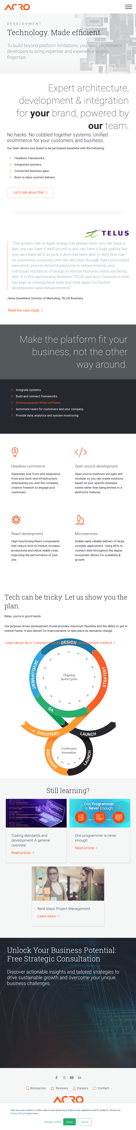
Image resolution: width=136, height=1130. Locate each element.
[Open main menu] (128, 6)
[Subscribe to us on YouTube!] (72, 1078)
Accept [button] (69, 1121)
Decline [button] (84, 1121)
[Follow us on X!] (64, 1078)
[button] (22, 853)
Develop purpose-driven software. (38, 402)
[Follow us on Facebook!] (56, 1078)
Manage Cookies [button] (53, 1121)
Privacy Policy (17, 1113)
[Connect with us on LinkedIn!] (79, 1078)
